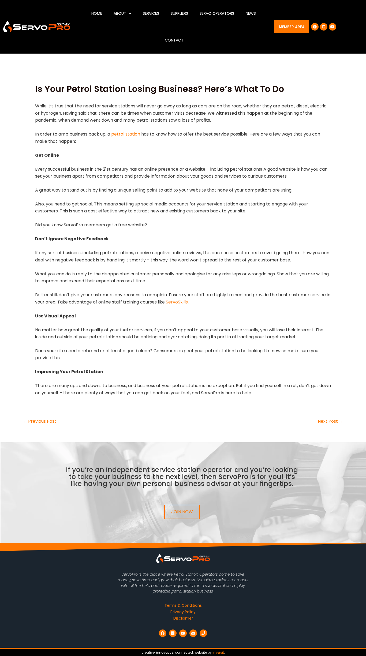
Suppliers (179, 13)
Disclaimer (183, 618)
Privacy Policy (183, 611)
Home (96, 13)
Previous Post (39, 421)
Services (151, 13)
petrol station (125, 134)
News (251, 13)
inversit (218, 652)
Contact (174, 40)
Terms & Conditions (183, 605)
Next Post (330, 421)
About (120, 13)
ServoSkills (177, 302)
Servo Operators (217, 13)
